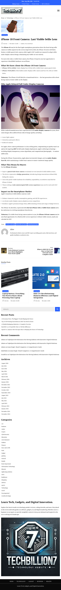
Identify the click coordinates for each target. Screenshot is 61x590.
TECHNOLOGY (21, 581)
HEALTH (48, 581)
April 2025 (4, 403)
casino (3, 429)
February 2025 (5, 406)
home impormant (6, 464)
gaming (3, 456)
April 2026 (4, 374)
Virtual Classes (25, 4)
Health (3, 461)
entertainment (5, 440)
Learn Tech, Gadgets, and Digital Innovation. (30, 586)
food (2, 450)
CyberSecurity (5, 434)
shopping (4, 480)
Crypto (3, 432)
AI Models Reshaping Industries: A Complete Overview (16, 324)
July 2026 (4, 366)
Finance (3, 445)
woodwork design (6, 496)
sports (3, 485)
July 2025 (4, 398)
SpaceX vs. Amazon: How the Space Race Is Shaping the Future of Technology (22, 329)
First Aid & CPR (5, 448)
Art (2, 424)
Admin (3, 339)
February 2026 (5, 379)
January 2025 (5, 409)
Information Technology (8, 466)
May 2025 (4, 400)
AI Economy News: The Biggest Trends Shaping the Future (17, 319)
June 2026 (4, 368)
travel (3, 490)
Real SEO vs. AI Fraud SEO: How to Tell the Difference (15, 327)
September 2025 (5, 392)
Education (4, 437)
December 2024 (5, 411)
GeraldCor (4, 354)
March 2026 (4, 376)
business (3, 426)
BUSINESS (40, 581)
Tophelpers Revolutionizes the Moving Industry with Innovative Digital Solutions (32, 339)
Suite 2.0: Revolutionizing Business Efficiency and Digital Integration (46, 295)
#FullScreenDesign (10, 224)
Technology (4, 35)
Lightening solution (6, 472)
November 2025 (5, 387)
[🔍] (57, 309)
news (2, 474)
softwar (3, 482)
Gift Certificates (46, 4)
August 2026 (4, 363)
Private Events (35, 4)
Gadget (3, 453)
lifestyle (3, 469)
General (3, 458)
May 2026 (4, 371)
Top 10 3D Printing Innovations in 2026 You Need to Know (17, 321)
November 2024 (5, 414)
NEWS (11, 581)
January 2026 (5, 382)
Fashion (3, 442)
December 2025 (5, 384)
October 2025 (5, 390)
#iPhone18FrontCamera (21, 224)
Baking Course (15, 4)
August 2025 (4, 395)
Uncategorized (5, 493)
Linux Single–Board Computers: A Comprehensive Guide (24, 347)
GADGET (31, 581)
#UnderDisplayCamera (33, 224)
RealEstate (4, 477)
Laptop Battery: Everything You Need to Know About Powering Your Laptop (13, 295)
